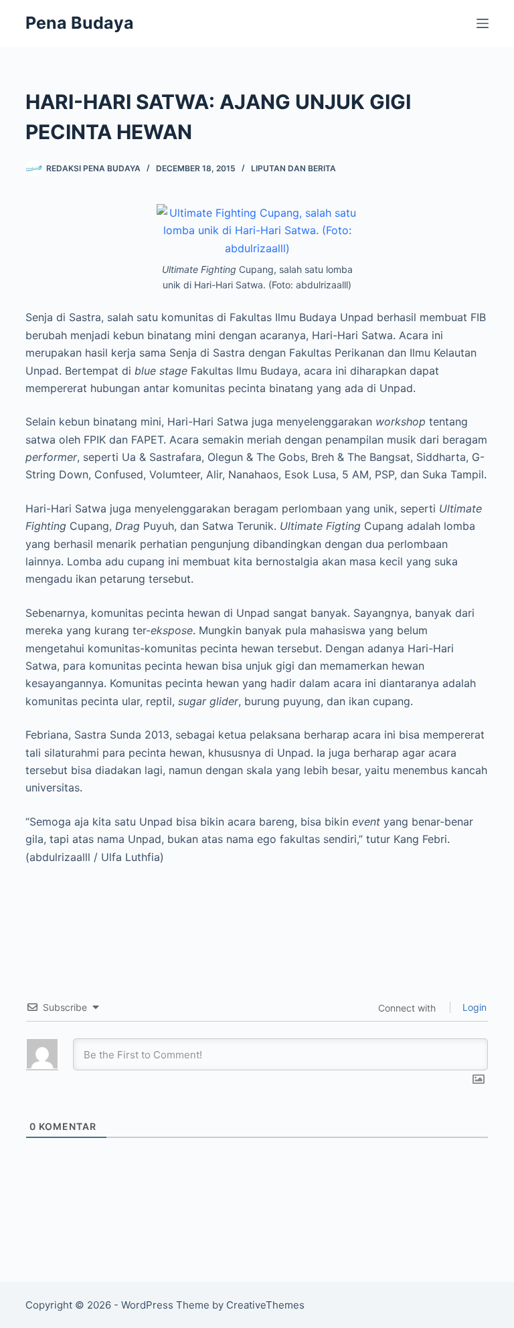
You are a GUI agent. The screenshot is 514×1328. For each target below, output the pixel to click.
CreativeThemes (265, 1305)
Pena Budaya (79, 23)
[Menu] (483, 23)
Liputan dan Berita (293, 168)
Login (473, 1007)
